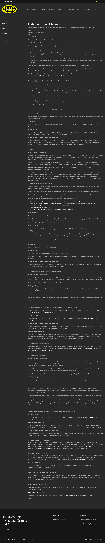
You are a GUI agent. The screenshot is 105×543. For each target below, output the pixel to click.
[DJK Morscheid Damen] (5, 530)
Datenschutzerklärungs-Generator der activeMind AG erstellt (79, 495)
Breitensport (5, 41)
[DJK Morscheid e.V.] (9, 9)
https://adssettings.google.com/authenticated (40, 350)
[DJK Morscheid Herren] (8, 530)
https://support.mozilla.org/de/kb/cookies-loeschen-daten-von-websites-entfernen (61, 201)
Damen (4, 38)
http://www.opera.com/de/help (42, 207)
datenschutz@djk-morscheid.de (36, 492)
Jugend (4, 33)
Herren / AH (5, 36)
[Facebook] (96, 1)
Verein (3, 26)
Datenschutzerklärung (90, 539)
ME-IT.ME (31, 540)
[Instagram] (99, 1)
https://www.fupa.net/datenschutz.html (83, 459)
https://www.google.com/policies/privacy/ (79, 283)
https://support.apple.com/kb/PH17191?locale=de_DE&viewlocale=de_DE (54, 209)
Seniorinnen (5, 31)
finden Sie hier (88, 374)
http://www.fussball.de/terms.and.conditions (42, 448)
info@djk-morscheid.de (9, 1)
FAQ (3, 43)
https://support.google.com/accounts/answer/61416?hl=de (55, 205)
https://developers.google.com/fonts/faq (72, 310)
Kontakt (80, 539)
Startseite (4, 23)
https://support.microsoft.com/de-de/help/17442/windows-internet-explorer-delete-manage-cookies (67, 203)
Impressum (55, 39)
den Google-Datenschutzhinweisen (79, 368)
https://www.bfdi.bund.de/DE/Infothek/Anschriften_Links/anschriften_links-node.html (51, 76)
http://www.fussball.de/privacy (84, 446)
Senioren (4, 28)
